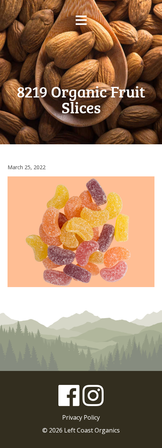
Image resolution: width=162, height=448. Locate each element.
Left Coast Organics (81, 56)
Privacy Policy (81, 417)
